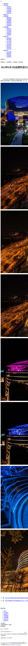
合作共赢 (9, 52)
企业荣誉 (9, 10)
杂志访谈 (9, 48)
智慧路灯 (9, 33)
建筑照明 (9, 17)
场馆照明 (9, 22)
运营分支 (9, 13)
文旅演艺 (9, 24)
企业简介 (9, 6)
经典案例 (6, 16)
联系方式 (6, 50)
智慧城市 (9, 25)
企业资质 (9, 8)
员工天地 (9, 42)
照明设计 (9, 28)
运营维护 (9, 34)
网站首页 (6, 3)
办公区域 (9, 41)
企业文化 (6, 36)
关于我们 (6, 5)
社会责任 (9, 44)
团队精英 (9, 39)
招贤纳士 (9, 53)
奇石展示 (9, 47)
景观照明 (9, 19)
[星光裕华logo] (1, 1)
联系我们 (9, 55)
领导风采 (9, 38)
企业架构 (9, 11)
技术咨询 (9, 30)
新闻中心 (6, 14)
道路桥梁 (9, 20)
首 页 (5, 611)
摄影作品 (9, 45)
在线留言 (9, 56)
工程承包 (9, 31)
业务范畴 (6, 27)
